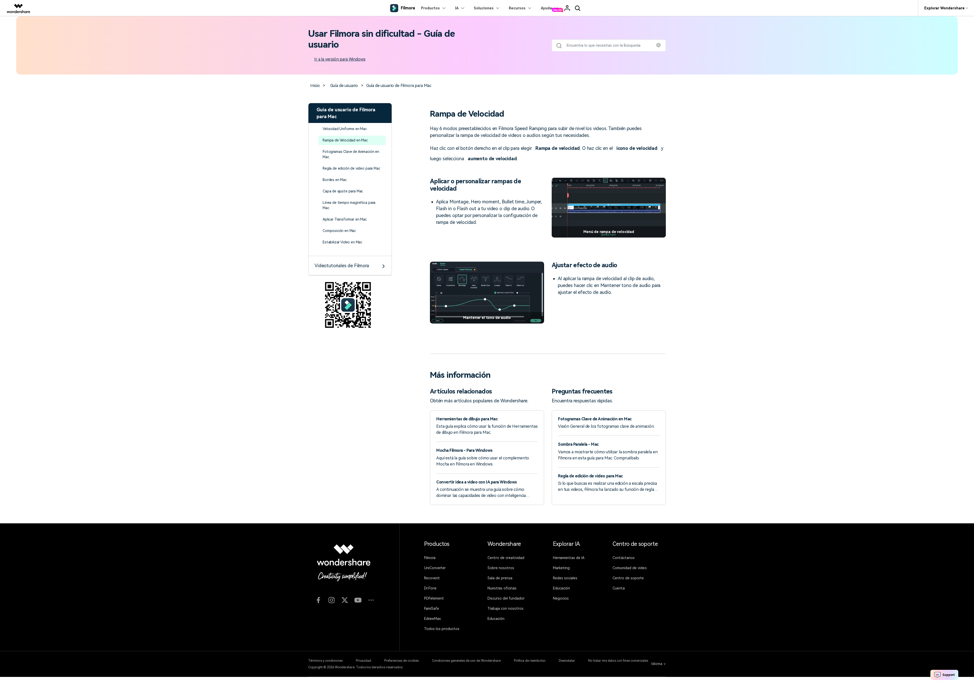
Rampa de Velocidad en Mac (345, 140)
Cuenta (619, 588)
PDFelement (434, 598)
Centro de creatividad (506, 558)
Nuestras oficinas (502, 588)
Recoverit (432, 578)
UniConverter (435, 568)
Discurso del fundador (506, 598)
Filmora (430, 558)
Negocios (561, 598)
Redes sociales (565, 578)
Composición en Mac (339, 231)
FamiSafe (431, 608)
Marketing (561, 568)
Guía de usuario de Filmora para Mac (398, 85)
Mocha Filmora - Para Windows (464, 450)
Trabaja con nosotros (506, 608)
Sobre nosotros (501, 568)
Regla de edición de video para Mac (351, 168)
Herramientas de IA (568, 558)
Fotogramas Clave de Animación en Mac (595, 419)
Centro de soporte (628, 578)
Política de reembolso (530, 660)
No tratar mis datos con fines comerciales (618, 660)
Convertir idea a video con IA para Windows (476, 482)
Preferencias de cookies (401, 660)
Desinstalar (567, 660)
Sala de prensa (500, 578)
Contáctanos (624, 558)
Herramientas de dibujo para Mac (466, 419)
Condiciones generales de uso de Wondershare (466, 660)
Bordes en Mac (335, 180)
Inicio (315, 85)
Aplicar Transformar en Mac (345, 219)
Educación (496, 619)
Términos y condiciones (325, 660)
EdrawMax (432, 619)
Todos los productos (441, 629)
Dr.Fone (430, 588)
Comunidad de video (630, 568)
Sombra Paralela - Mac (578, 444)
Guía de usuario (344, 85)
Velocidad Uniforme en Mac (345, 129)
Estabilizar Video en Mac (342, 242)
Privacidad (363, 660)
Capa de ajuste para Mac (343, 191)
